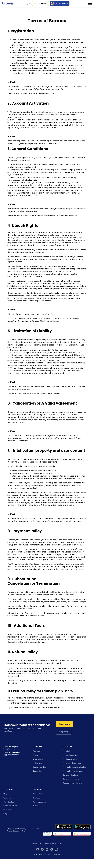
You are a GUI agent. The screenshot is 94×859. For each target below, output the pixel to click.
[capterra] (47, 834)
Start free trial (40, 3)
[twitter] (51, 849)
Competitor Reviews (71, 779)
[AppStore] (63, 826)
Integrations (38, 759)
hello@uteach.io (9, 749)
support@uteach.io (11, 755)
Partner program (39, 802)
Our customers (39, 794)
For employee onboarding (73, 771)
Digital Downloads (10, 806)
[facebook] (37, 849)
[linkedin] (47, 849)
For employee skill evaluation (74, 767)
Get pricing (64, 731)
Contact (36, 798)
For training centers (70, 755)
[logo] (7, 3)
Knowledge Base (9, 810)
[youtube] (42, 849)
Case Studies (8, 802)
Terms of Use (37, 844)
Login (27, 3)
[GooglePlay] (82, 826)
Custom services (40, 767)
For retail (66, 751)
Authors (36, 806)
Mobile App (37, 763)
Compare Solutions (70, 775)
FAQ (5, 814)
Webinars (7, 798)
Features (36, 751)
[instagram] (56, 849)
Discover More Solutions (72, 783)
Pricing (35, 755)
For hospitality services (72, 763)
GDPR (60, 844)
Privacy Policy (50, 844)
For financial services (71, 759)
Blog (5, 794)
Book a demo (62, 3)
